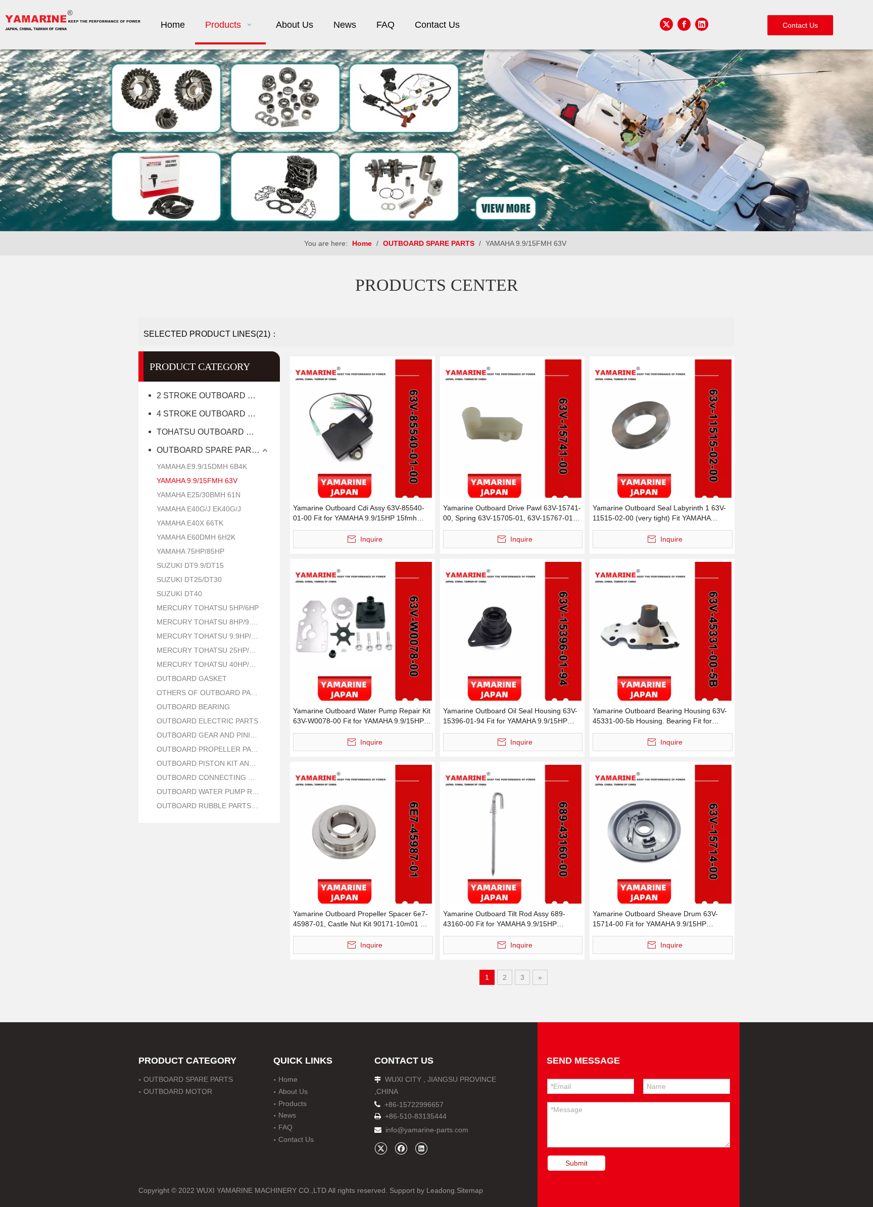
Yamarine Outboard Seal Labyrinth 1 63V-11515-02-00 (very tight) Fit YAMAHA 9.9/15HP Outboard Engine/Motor (659, 513)
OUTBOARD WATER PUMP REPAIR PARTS (213, 792)
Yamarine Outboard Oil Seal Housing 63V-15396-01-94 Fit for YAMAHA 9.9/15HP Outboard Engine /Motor (510, 716)
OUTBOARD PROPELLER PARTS (211, 749)
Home (288, 1079)
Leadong (440, 1190)
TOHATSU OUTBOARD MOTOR (213, 432)
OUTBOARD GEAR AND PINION (209, 735)
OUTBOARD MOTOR (177, 1091)
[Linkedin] (701, 24)
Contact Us (800, 25)
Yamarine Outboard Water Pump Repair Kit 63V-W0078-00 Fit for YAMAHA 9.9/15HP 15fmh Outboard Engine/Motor (361, 716)
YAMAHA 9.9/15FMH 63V (197, 481)
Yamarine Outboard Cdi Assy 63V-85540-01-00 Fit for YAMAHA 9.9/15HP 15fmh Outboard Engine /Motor (358, 513)
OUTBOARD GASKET (192, 678)
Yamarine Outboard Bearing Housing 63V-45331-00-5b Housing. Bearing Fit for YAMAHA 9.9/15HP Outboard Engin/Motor (660, 716)
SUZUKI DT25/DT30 (189, 579)
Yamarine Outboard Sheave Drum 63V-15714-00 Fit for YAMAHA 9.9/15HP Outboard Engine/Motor (655, 919)
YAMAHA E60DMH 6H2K (196, 537)
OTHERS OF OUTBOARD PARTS (211, 693)
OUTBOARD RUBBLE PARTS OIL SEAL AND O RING (213, 806)
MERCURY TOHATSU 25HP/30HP (212, 650)
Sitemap (470, 1190)
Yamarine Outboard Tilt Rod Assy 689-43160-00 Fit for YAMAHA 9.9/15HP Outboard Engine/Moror (504, 919)
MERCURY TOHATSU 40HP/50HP (212, 664)
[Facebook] (684, 24)
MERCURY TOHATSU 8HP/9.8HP (211, 622)
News (287, 1115)
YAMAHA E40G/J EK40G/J (199, 509)
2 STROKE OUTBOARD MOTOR (213, 395)
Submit (576, 1163)
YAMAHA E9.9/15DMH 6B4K (202, 466)
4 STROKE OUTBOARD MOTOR (213, 413)
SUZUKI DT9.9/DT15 (190, 565)
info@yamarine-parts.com (426, 1130)
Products (292, 1103)
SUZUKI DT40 (179, 594)
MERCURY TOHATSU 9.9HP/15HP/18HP (213, 636)
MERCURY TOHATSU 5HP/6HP (208, 608)
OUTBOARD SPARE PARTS (209, 450)
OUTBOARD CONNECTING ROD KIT (213, 777)
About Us (293, 1091)
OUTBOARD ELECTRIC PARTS (207, 721)
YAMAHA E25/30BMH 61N (198, 495)
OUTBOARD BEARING (193, 707)
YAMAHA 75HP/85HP (190, 551)
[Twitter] (666, 24)
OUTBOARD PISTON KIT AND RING (213, 763)
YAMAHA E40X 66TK (190, 523)
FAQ (285, 1127)
